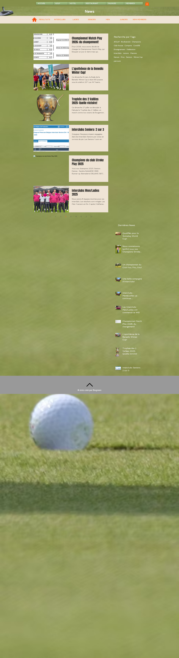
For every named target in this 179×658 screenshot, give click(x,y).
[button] (147, 3)
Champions (136, 42)
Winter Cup (138, 57)
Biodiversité (125, 42)
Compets (128, 46)
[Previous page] (55, 216)
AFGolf (117, 42)
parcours (117, 61)
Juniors (126, 53)
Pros (123, 57)
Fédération (131, 49)
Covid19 (136, 46)
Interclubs (118, 53)
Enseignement (119, 49)
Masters (133, 53)
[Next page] (86, 216)
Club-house (118, 46)
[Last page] (91, 216)
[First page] (50, 216)
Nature (116, 57)
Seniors (129, 57)
